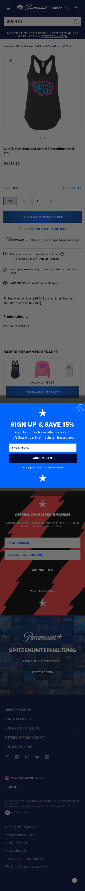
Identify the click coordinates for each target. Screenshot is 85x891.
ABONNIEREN (42, 458)
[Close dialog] (81, 407)
